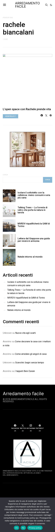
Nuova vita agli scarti (25, 333)
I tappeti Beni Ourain (25, 371)
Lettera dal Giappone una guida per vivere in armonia (34, 239)
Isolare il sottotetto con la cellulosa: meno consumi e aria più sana (34, 195)
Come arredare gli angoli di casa (31, 354)
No (23, 528)
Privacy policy (35, 528)
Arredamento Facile (27, 4)
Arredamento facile (23, 393)
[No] (51, 514)
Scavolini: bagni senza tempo (29, 362)
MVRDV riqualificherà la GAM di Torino (34, 224)
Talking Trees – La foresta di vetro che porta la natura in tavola (32, 210)
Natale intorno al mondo (30, 256)
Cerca (5, 175)
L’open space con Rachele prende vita (27, 109)
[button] (51, 5)
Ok (16, 528)
